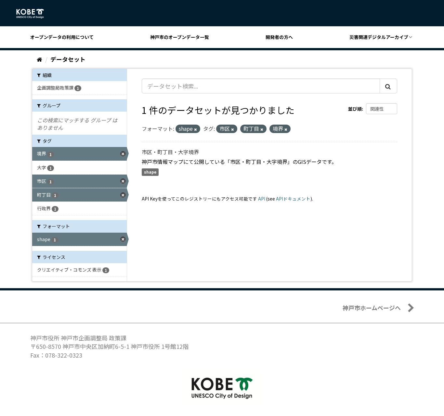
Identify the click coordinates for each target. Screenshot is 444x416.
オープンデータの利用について (62, 37)
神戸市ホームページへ (372, 307)
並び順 (355, 108)
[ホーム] (39, 59)
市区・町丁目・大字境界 (170, 152)
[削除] (195, 129)
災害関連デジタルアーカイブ (378, 37)
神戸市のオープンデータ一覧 (179, 37)
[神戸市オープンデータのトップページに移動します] (33, 13)
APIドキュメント (293, 198)
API (261, 198)
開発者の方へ (279, 37)
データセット (67, 59)
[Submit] (388, 86)
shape (150, 172)
